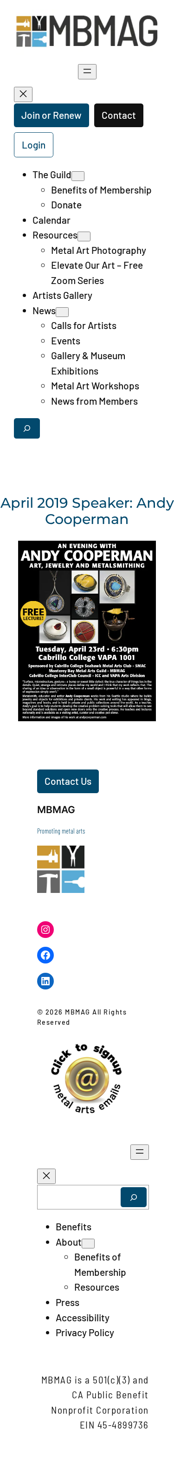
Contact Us (68, 781)
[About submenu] (88, 1243)
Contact (119, 115)
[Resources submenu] (83, 236)
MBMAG (56, 809)
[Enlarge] (148, 548)
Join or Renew (51, 115)
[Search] (134, 1197)
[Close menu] (23, 94)
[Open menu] (87, 71)
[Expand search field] (27, 428)
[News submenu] (62, 312)
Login (33, 144)
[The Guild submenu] (77, 176)
